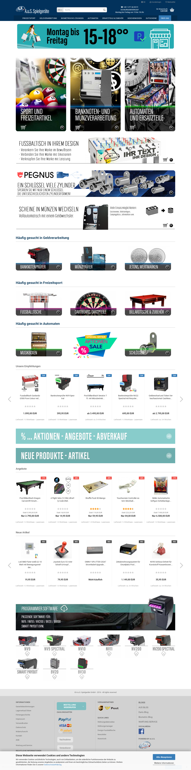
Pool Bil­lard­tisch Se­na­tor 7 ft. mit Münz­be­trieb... (95, 397)
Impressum (20, 719)
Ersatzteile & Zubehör (112, 18)
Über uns (165, 18)
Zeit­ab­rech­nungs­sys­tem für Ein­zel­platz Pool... (128, 563)
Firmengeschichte (23, 715)
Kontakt (19, 736)
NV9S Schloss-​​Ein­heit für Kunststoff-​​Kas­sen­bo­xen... (161, 563)
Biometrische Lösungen (72, 18)
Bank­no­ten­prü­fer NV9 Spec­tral (63, 397)
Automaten (93, 18)
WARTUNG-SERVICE (148, 722)
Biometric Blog (145, 717)
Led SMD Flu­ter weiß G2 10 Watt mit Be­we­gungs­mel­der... (30, 564)
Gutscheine (151, 18)
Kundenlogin (156, 2)
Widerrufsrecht (22, 731)
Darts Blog (143, 712)
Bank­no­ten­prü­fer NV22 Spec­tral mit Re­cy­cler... (128, 397)
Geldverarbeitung (48, 18)
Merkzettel (171, 2)
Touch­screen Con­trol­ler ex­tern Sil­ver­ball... (128, 499)
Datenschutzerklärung (52, 765)
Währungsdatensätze (106, 722)
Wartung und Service (24, 745)
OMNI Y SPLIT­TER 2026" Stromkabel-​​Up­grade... (95, 563)
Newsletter (102, 734)
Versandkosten (22, 723)
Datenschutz (21, 727)
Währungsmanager (105, 726)
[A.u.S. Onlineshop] (34, 9)
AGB (17, 740)
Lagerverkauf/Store (23, 711)
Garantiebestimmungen (25, 706)
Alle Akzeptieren (164, 757)
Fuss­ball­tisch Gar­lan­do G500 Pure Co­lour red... (30, 397)
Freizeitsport (28, 18)
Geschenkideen (135, 18)
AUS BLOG (143, 707)
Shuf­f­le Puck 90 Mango (95, 498)
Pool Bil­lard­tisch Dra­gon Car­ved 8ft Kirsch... (30, 499)
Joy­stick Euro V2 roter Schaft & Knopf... (62, 563)
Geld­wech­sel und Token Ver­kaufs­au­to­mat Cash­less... (161, 397)
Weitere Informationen (164, 762)
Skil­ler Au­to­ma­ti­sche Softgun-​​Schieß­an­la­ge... (160, 499)
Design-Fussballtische (106, 730)
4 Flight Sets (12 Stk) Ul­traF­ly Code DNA (63, 499)
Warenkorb (102, 739)
